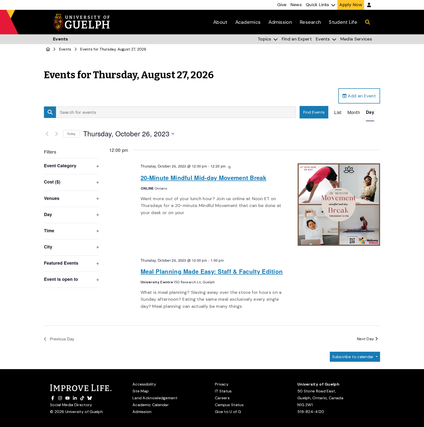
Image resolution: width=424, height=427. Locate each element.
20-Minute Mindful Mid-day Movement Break (203, 177)
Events (65, 49)
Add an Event (361, 96)
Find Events (314, 112)
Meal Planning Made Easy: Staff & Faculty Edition (212, 271)
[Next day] (56, 134)
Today (71, 133)
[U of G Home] (48, 49)
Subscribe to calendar (353, 356)
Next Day (366, 338)
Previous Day (62, 339)
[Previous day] (47, 134)
